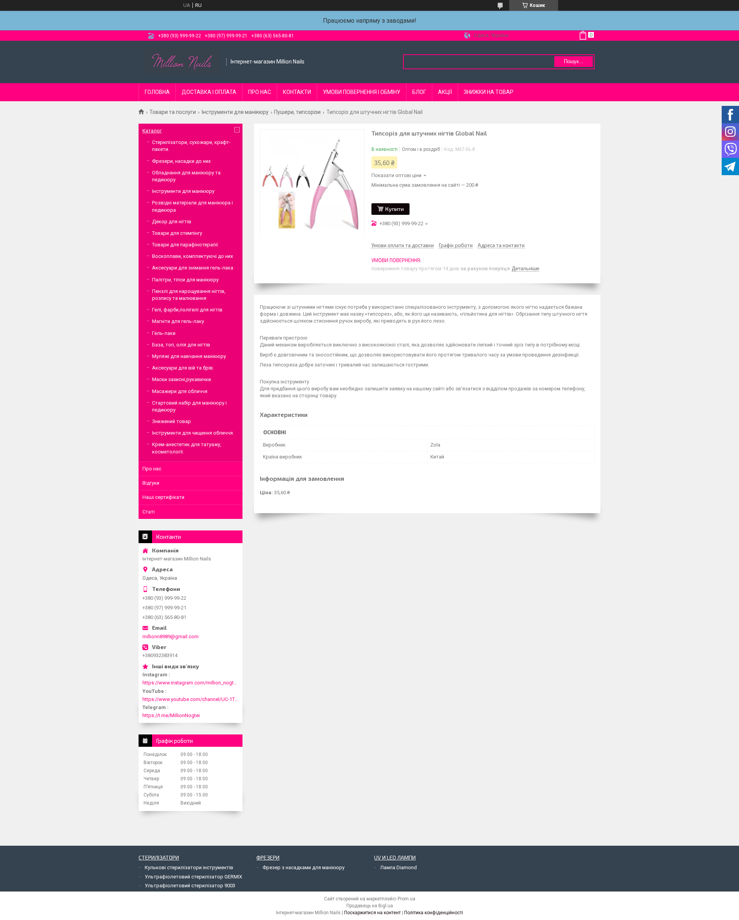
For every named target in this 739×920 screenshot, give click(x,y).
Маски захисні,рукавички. (182, 379)
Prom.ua (406, 899)
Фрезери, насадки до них (181, 161)
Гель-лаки (164, 333)
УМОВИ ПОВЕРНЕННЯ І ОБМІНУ (361, 92)
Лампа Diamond (398, 867)
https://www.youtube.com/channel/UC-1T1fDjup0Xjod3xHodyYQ (190, 699)
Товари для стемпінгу (177, 233)
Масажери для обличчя (179, 391)
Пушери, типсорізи (297, 112)
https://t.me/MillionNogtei (171, 715)
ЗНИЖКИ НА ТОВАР (488, 92)
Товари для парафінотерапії (185, 245)
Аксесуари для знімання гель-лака (192, 268)
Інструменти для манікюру (235, 112)
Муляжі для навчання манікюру (189, 356)
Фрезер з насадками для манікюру (303, 867)
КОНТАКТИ (297, 92)
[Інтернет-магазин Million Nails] (182, 62)
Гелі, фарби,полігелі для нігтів (187, 310)
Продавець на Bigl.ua (369, 905)
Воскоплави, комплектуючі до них (192, 256)
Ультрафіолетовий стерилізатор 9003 (190, 885)
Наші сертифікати (163, 497)
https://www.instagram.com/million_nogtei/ (190, 683)
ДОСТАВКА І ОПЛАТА (209, 92)
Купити (394, 209)
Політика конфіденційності (433, 912)
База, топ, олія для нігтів (181, 345)
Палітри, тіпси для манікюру (185, 280)
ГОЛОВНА (157, 92)
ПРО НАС (259, 92)
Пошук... (574, 61)
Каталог (152, 131)
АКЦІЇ (445, 92)
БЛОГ (419, 92)
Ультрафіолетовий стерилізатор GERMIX (193, 877)
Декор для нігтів (171, 221)
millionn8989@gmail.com (170, 636)
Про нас (151, 469)
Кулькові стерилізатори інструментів (189, 867)
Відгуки (150, 483)
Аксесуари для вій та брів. (183, 368)
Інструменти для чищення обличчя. (193, 433)
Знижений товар (171, 421)
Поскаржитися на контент (372, 912)
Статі (148, 512)
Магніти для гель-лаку (178, 321)
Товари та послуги (172, 112)
